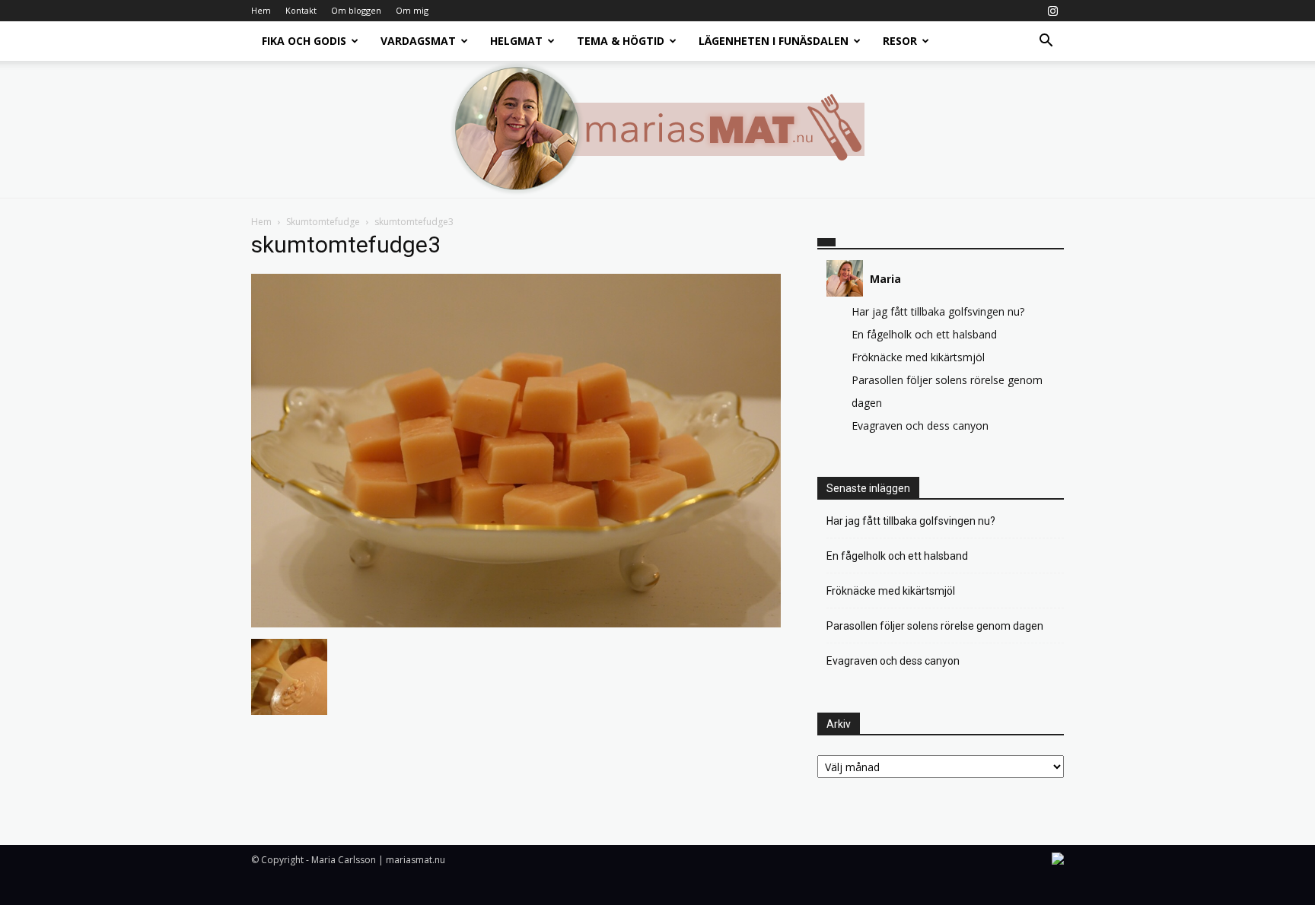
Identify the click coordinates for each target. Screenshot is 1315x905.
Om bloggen (356, 10)
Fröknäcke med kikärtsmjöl (918, 357)
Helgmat (516, 40)
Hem (261, 10)
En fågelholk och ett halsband (924, 334)
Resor (900, 40)
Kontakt (301, 10)
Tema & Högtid (620, 40)
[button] (1045, 42)
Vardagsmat (418, 40)
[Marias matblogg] (657, 129)
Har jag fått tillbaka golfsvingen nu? (938, 311)
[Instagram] (1052, 10)
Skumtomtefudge (323, 221)
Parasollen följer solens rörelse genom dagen (934, 626)
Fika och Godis (304, 40)
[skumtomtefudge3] (516, 623)
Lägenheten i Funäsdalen (774, 40)
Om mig (412, 10)
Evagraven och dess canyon (920, 425)
